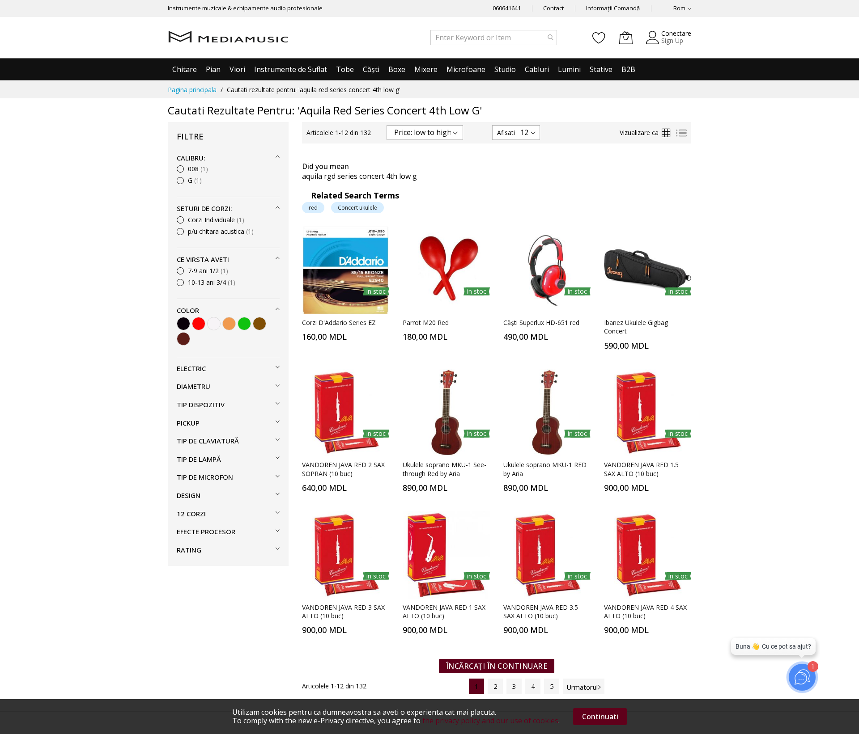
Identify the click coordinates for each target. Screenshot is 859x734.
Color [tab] (188, 310)
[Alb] (214, 323)
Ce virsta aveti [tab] (203, 259)
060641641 (507, 8)
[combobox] (493, 37)
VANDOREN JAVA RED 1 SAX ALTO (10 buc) (444, 611)
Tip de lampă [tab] (199, 459)
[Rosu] (198, 323)
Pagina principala (192, 89)
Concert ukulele (357, 207)
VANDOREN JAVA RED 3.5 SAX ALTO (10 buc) (540, 611)
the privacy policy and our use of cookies (490, 721)
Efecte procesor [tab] (206, 531)
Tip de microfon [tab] (205, 476)
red (313, 207)
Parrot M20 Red (426, 322)
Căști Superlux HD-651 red (541, 322)
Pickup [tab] (188, 422)
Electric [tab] (191, 368)
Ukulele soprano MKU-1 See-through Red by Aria (444, 468)
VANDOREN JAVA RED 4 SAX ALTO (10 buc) (645, 611)
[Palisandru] (183, 339)
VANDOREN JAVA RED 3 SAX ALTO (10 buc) (343, 611)
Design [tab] (188, 495)
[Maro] (259, 323)
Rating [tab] (189, 549)
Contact (553, 8)
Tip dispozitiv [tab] (201, 404)
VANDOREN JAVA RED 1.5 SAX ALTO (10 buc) (641, 468)
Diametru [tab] (193, 386)
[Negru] (183, 323)
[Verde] (244, 323)
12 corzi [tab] (191, 513)
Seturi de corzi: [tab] (204, 208)
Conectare (676, 33)
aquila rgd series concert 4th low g (359, 176)
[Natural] (229, 323)
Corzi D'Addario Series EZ (339, 322)
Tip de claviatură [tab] (208, 440)
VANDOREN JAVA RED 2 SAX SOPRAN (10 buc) (343, 468)
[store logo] (228, 37)
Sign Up (672, 40)
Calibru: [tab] (191, 157)
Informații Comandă (613, 8)
